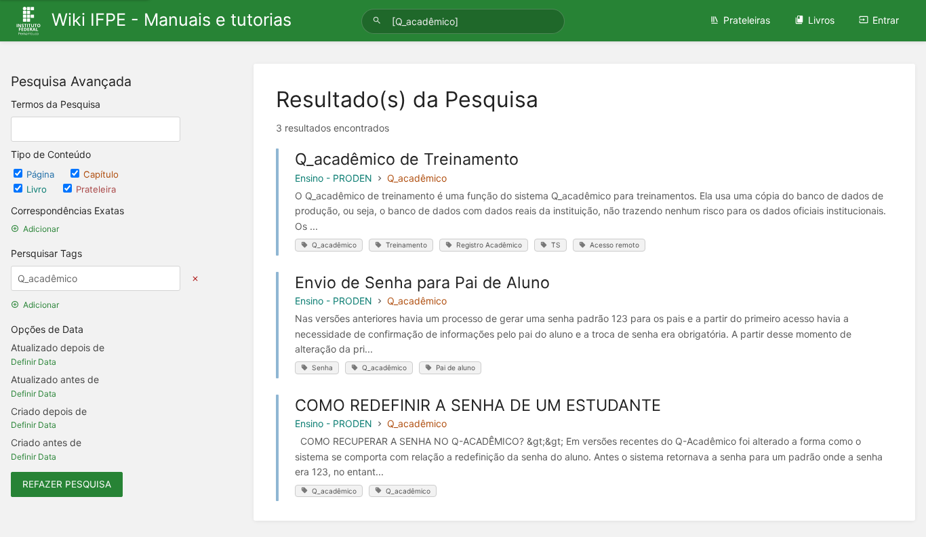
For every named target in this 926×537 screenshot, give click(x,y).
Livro (37, 189)
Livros (821, 20)
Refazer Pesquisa (66, 484)
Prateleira (96, 189)
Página (41, 174)
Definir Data (33, 362)
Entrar (885, 20)
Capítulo (101, 174)
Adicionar (41, 229)
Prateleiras (746, 20)
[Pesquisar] (379, 20)
